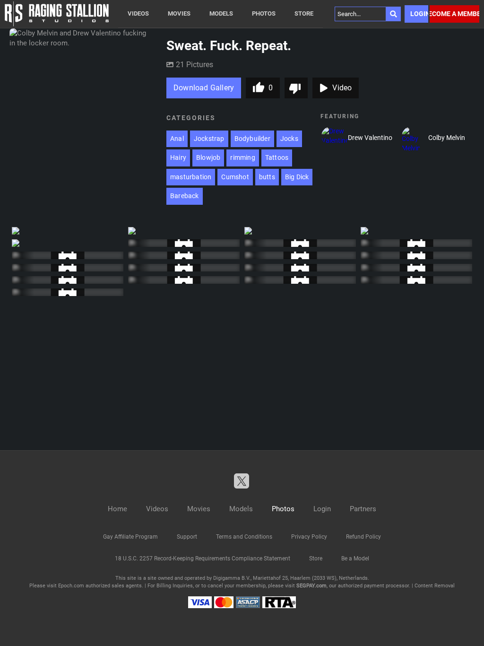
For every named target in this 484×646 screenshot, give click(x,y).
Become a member (454, 13)
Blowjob (208, 157)
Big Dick (297, 177)
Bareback (184, 196)
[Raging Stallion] (57, 14)
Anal (177, 138)
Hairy (178, 157)
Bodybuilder (252, 138)
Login (419, 13)
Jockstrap (209, 138)
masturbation (190, 177)
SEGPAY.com (311, 586)
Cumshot (235, 177)
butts (267, 177)
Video (342, 87)
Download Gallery (203, 87)
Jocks (289, 138)
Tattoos (276, 157)
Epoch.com (71, 586)
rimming (242, 157)
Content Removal (435, 586)
